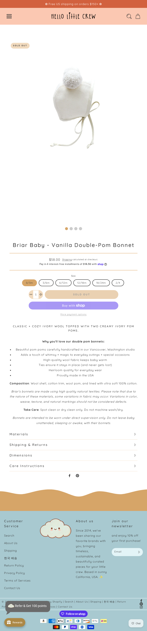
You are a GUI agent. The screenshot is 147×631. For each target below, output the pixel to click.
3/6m (46, 282)
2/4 (118, 282)
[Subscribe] (139, 552)
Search (9, 535)
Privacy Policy (14, 573)
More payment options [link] (73, 314)
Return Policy (14, 565)
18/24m (101, 282)
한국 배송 (10, 558)
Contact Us (12, 588)
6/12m (63, 282)
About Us (11, 543)
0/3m (29, 282)
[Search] (129, 16)
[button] (9, 16)
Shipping (67, 259)
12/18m (82, 282)
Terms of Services (17, 580)
